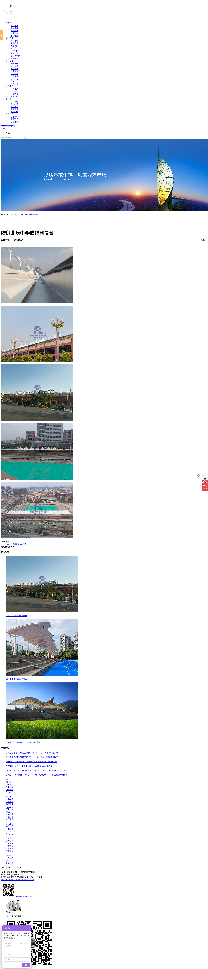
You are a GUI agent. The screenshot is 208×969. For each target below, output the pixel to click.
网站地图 (30, 880)
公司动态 (14, 89)
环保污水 (14, 51)
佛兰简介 (14, 102)
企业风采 (14, 107)
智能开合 (14, 48)
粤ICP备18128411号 (9, 880)
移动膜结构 (15, 56)
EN (14, 126)
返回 (36, 215)
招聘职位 (14, 119)
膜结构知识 (15, 94)
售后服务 (14, 122)
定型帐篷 (14, 36)
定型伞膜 (14, 28)
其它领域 (14, 58)
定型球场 (14, 31)
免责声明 (22, 880)
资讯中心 (9, 86)
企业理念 (14, 104)
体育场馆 (14, 41)
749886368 (10, 912)
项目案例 (9, 61)
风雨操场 (14, 43)
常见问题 (14, 96)
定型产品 (9, 23)
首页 (8, 21)
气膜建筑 (14, 46)
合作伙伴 (14, 112)
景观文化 (14, 76)
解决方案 (9, 38)
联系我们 (9, 114)
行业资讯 (14, 91)
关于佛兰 (9, 99)
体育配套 (14, 33)
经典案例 (14, 64)
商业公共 (14, 74)
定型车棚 (14, 26)
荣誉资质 (14, 109)
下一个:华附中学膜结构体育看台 (14, 544)
